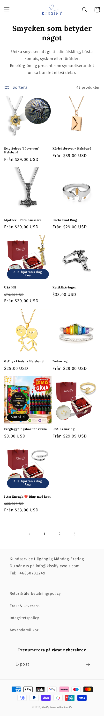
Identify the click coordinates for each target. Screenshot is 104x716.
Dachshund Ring (64, 220)
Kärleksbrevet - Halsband (71, 148)
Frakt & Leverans (25, 606)
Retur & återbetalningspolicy (35, 593)
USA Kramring (63, 429)
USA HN (10, 287)
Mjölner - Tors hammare (22, 220)
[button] (7, 10)
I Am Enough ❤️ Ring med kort (27, 496)
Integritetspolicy (24, 618)
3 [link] (74, 534)
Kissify (45, 707)
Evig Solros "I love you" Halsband (21, 150)
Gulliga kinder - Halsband (24, 361)
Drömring (60, 361)
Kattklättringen (64, 287)
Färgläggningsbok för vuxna (25, 429)
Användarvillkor (24, 630)
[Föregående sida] (29, 534)
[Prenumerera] (88, 664)
